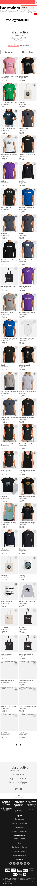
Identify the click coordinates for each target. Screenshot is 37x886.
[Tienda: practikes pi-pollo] (9, 354)
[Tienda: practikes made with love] (28, 722)
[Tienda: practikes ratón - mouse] (28, 118)
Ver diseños (24, 45)
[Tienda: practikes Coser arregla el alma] (28, 643)
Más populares (27, 52)
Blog (19, 843)
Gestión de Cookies (24, 879)
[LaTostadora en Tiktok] (28, 863)
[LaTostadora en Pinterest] (18, 863)
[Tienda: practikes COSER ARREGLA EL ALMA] (9, 696)
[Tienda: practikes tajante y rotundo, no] (28, 433)
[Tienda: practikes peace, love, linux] (9, 197)
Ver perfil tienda (18, 40)
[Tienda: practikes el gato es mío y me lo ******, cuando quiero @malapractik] (9, 144)
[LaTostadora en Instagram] (21, 863)
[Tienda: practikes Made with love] (9, 722)
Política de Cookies (12, 879)
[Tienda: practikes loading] (9, 170)
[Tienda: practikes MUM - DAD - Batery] (9, 302)
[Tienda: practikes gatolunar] (28, 92)
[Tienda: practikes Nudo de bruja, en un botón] (9, 381)
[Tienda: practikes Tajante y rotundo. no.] (9, 118)
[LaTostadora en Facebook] (10, 863)
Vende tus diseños (19, 855)
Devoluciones (19, 827)
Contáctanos (19, 819)
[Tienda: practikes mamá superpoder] (9, 591)
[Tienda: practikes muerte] (28, 223)
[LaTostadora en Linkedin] (25, 863)
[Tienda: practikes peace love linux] (9, 460)
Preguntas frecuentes (19, 831)
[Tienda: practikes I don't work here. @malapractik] (9, 249)
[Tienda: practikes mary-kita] (9, 223)
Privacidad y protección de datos (11, 878)
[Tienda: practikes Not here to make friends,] (28, 302)
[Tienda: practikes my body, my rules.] (28, 276)
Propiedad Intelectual (19, 851)
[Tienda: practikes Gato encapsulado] (28, 354)
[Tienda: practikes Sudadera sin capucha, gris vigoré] (28, 591)
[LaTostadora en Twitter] (14, 863)
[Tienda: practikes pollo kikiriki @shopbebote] (9, 328)
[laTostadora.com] (10, 8)
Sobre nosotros (19, 839)
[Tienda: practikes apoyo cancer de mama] (28, 407)
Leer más (6, 811)
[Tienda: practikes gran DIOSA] (9, 617)
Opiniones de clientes (19, 847)
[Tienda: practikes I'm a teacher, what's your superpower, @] (9, 65)
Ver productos (13, 45)
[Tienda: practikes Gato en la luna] (28, 65)
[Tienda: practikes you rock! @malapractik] (28, 197)
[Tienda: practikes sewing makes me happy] (9, 276)
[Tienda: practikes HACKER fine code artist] (28, 144)
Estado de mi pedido (19, 823)
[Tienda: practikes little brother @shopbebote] (28, 328)
